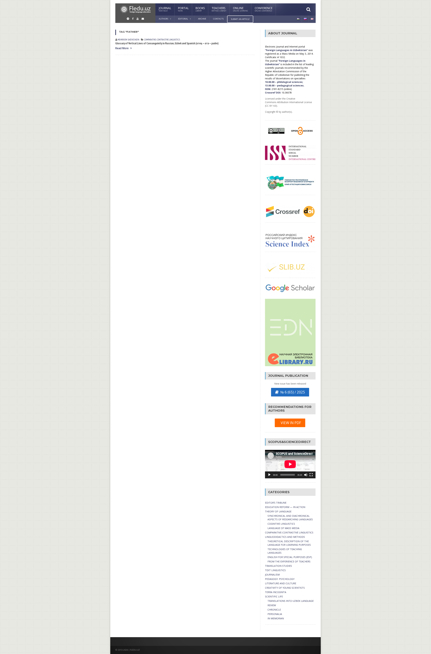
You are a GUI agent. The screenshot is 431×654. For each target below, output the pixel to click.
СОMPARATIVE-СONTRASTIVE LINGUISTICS (162, 39)
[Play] (269, 474)
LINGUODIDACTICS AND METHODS (285, 536)
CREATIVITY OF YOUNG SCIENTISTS (285, 587)
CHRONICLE (274, 609)
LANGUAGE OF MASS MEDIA (283, 528)
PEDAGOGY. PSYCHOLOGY (279, 579)
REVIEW (272, 605)
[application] (290, 464)
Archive (202, 18)
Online (240, 9)
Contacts (218, 18)
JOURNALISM (272, 574)
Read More (122, 48)
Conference (263, 9)
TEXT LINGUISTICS (275, 570)
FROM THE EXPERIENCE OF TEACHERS (289, 561)
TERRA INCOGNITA (275, 592)
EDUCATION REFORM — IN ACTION (285, 507)
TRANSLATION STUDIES (278, 565)
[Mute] (305, 474)
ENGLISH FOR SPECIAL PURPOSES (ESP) (290, 557)
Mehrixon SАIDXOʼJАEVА (128, 39)
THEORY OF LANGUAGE (278, 511)
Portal (183, 9)
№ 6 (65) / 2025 (292, 392)
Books (200, 9)
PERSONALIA (275, 614)
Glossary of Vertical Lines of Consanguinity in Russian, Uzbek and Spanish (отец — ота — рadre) (167, 43)
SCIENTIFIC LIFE (274, 596)
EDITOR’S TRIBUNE (275, 502)
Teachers (219, 9)
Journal (165, 9)
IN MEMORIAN (276, 618)
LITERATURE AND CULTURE (280, 583)
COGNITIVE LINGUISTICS (281, 523)
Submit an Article (240, 19)
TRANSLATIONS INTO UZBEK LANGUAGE (291, 600)
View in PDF (290, 422)
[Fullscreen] (311, 474)
